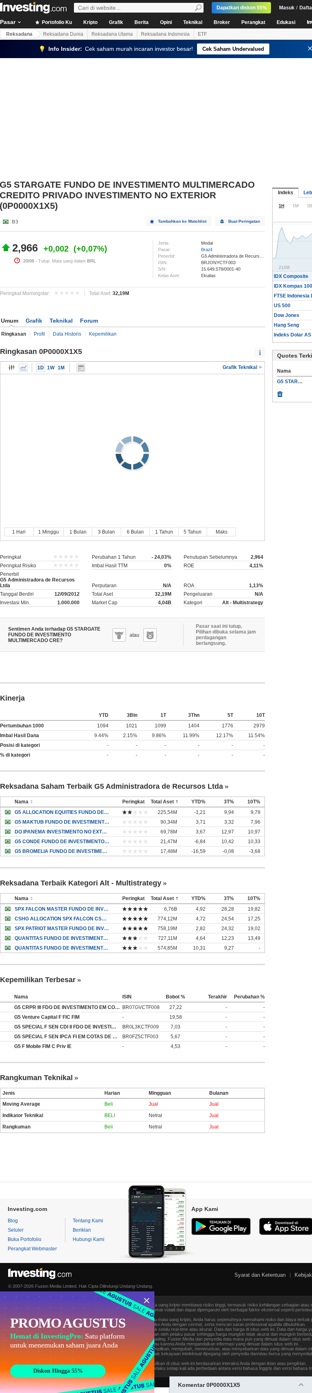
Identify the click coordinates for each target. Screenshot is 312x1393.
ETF (202, 34)
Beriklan (82, 1230)
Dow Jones (286, 315)
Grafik (116, 22)
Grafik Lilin (11, 367)
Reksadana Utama (112, 34)
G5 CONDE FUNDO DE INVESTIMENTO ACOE (62, 841)
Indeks (285, 192)
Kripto (90, 22)
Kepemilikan (103, 334)
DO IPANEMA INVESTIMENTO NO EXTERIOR (62, 832)
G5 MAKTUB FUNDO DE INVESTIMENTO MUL (62, 822)
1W (50, 368)
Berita (141, 22)
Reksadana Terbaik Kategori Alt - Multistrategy (80, 883)
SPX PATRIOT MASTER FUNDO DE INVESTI (62, 928)
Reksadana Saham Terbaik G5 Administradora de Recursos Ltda (111, 786)
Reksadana (19, 34)
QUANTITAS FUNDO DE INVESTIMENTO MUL (62, 938)
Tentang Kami (88, 1221)
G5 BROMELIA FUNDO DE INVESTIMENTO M (62, 851)
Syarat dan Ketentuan (260, 1275)
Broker (222, 22)
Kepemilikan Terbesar (38, 980)
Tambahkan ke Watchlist (182, 221)
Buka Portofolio (24, 1239)
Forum (89, 320)
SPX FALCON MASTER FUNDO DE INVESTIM (62, 909)
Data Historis (67, 334)
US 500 (282, 305)
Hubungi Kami (88, 1239)
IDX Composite (291, 276)
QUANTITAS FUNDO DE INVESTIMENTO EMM (62, 948)
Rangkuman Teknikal (36, 1078)
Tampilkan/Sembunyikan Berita (80, 367)
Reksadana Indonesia (165, 34)
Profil (39, 334)
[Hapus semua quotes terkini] (280, 392)
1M (61, 368)
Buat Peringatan (244, 221)
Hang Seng (286, 325)
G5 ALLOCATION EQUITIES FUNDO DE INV (62, 812)
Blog (13, 1221)
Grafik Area (23, 367)
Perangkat (253, 22)
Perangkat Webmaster (32, 1249)
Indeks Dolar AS (292, 335)
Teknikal (192, 22)
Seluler (16, 1230)
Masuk (287, 8)
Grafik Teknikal (240, 367)
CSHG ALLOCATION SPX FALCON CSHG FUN (62, 919)
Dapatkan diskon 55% (242, 8)
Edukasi (286, 22)
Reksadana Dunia (63, 34)
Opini (166, 22)
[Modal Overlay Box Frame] (77, 1342)
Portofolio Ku (56, 22)
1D (40, 368)
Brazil (206, 249)
